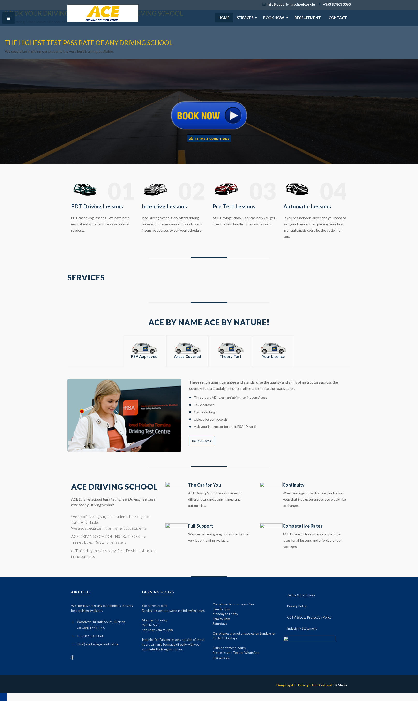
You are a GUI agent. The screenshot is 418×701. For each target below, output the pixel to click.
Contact (338, 17)
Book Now (200, 441)
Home (224, 17)
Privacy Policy (297, 606)
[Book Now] (209, 115)
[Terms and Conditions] (209, 138)
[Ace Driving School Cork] (102, 13)
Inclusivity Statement (302, 628)
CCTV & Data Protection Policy (309, 617)
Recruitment (308, 17)
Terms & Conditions (301, 595)
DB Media (340, 685)
